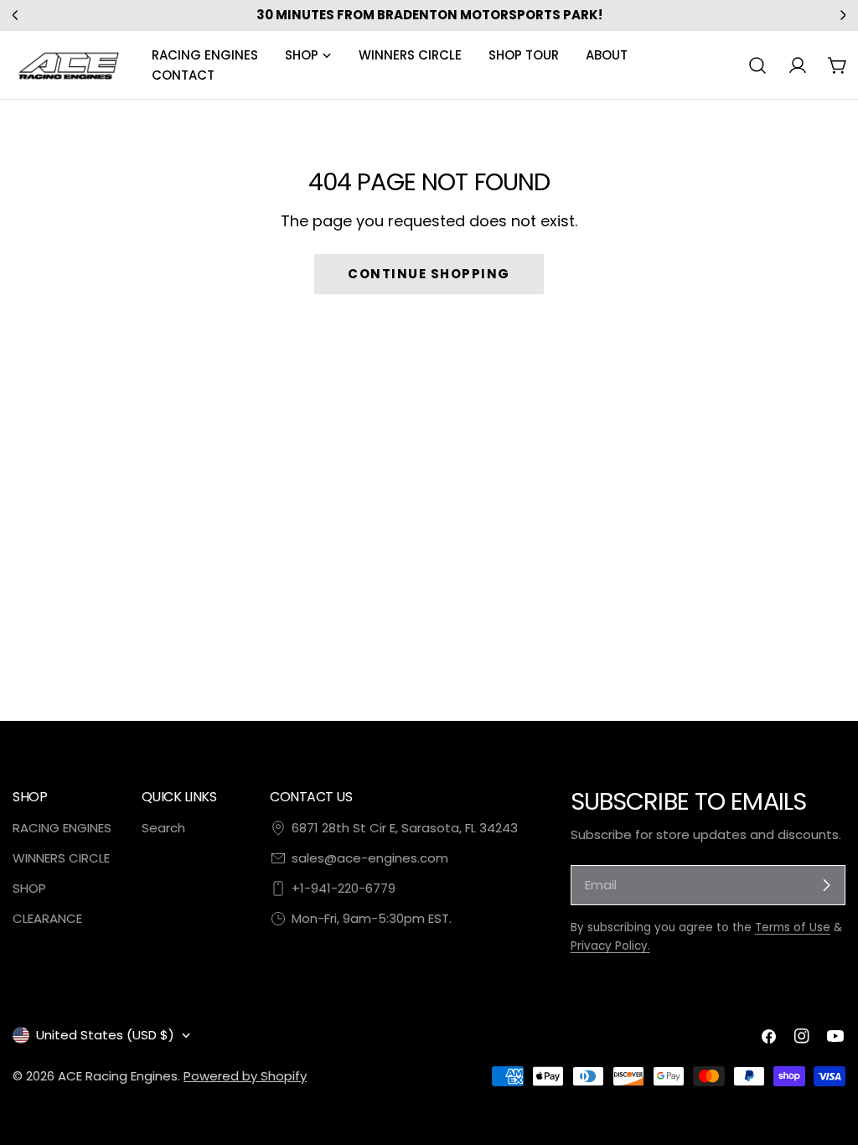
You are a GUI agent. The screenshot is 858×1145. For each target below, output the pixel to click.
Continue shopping (429, 273)
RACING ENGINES (62, 828)
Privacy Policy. (610, 946)
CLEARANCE (47, 918)
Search (163, 828)
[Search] (757, 65)
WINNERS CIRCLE (61, 858)
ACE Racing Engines (118, 1076)
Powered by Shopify (245, 1076)
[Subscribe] (826, 885)
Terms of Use (792, 927)
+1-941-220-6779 (343, 888)
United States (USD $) (105, 1035)
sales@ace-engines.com (370, 858)
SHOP (29, 888)
